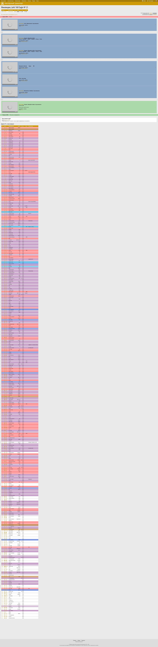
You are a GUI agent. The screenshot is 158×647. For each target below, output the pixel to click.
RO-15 (5, 612)
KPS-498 (5, 536)
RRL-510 (5, 502)
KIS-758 (5, 432)
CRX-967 (5, 618)
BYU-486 (5, 375)
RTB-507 (5, 535)
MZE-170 (5, 545)
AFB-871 (5, 364)
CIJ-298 (5, 548)
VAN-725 (5, 198)
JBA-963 (5, 365)
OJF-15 (5, 141)
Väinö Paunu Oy (10, 11)
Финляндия (5, 11)
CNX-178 (5, 499)
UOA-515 (5, 260)
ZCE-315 (5, 344)
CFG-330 (5, 429)
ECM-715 (5, 319)
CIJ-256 (5, 547)
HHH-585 (5, 219)
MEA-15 (5, 154)
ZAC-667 (5, 318)
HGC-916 (5, 378)
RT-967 (5, 148)
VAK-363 (5, 204)
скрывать (150, 13)
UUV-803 (5, 256)
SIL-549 (5, 412)
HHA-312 (5, 223)
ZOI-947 (5, 473)
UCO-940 (5, 222)
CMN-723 (5, 595)
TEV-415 (5, 173)
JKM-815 (5, 582)
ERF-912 (5, 470)
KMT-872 (5, 559)
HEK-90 (5, 145)
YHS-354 (5, 445)
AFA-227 (5, 347)
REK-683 (5, 197)
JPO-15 (5, 430)
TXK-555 (5, 302)
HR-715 (5, 172)
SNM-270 (5, 573)
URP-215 (5, 266)
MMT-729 (6, 531)
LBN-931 (5, 226)
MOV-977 (5, 613)
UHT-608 (5, 220)
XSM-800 (5, 562)
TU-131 (5, 135)
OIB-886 (5, 293)
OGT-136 (5, 389)
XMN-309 (5, 510)
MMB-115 (5, 566)
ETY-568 (5, 433)
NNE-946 (5, 560)
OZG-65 (5, 163)
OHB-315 (5, 241)
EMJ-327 (5, 477)
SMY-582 (5, 464)
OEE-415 (5, 235)
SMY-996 (5, 427)
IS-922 (5, 179)
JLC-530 (5, 471)
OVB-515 (5, 528)
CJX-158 (5, 520)
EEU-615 (5, 334)
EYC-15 (5, 160)
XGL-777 (5, 390)
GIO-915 (5, 511)
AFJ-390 (5, 355)
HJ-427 (5, 132)
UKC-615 (5, 248)
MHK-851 (5, 313)
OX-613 (5, 166)
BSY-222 (5, 513)
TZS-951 (5, 572)
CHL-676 (5, 523)
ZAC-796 (5, 321)
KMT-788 (5, 452)
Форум (79, 640)
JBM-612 (5, 381)
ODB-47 (5, 147)
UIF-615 (5, 435)
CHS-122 (5, 401)
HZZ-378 (5, 457)
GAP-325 (5, 352)
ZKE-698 (5, 454)
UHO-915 (5, 232)
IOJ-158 (5, 541)
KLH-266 (5, 341)
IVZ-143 (5, 556)
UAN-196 (5, 201)
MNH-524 (5, 467)
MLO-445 (5, 460)
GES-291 (5, 440)
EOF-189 (5, 480)
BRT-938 (5, 495)
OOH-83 (5, 155)
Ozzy (22, 109)
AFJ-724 (5, 358)
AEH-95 (5, 186)
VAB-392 (5, 194)
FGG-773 (5, 371)
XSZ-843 (5, 557)
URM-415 (5, 269)
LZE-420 (5, 414)
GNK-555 (5, 593)
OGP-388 (5, 392)
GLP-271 (5, 578)
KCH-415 (5, 238)
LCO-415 (5, 245)
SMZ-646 (5, 507)
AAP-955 (5, 189)
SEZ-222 (5, 384)
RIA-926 (5, 406)
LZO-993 (5, 404)
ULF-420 (5, 455)
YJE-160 (5, 551)
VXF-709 (5, 446)
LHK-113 (5, 268)
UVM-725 (5, 308)
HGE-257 (5, 377)
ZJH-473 (5, 529)
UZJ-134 (5, 575)
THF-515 (5, 443)
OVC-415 (5, 576)
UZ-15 (5, 139)
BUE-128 (5, 579)
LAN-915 (5, 207)
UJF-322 (5, 516)
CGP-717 (5, 466)
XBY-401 (5, 505)
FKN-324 (5, 542)
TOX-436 (5, 237)
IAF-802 (5, 340)
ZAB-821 (5, 316)
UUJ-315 (5, 305)
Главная (74, 640)
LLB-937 (5, 339)
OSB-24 (5, 157)
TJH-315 (5, 212)
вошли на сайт (7, 120)
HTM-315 (6, 299)
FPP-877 (5, 606)
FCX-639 (5, 415)
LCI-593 (5, 408)
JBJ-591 (5, 383)
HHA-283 (5, 191)
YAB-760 (5, 349)
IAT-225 (5, 324)
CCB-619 (5, 393)
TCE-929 (5, 206)
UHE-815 (5, 234)
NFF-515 (5, 448)
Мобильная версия (79, 641)
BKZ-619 (5, 380)
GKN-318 (5, 544)
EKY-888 (5, 532)
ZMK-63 (5, 169)
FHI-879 (5, 386)
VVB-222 (5, 483)
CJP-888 (5, 479)
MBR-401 (5, 231)
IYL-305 (5, 439)
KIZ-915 (5, 309)
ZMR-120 (5, 564)
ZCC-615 (5, 274)
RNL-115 (5, 333)
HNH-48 (5, 151)
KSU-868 (5, 581)
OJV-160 (5, 259)
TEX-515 (5, 216)
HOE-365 (5, 257)
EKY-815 (5, 522)
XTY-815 (5, 533)
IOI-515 (5, 461)
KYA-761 (5, 437)
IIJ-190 (5, 417)
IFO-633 (5, 367)
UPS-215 (5, 277)
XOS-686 (5, 594)
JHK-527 (5, 489)
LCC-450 (5, 129)
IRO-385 (5, 554)
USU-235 (5, 294)
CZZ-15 (5, 476)
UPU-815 (5, 275)
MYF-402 (5, 436)
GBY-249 (5, 395)
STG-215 (5, 411)
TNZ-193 (5, 421)
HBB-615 (5, 200)
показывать (155, 14)
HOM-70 (5, 150)
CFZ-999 (5, 449)
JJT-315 (5, 482)
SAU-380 (5, 210)
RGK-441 (5, 405)
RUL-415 (5, 609)
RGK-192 (5, 291)
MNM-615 (6, 590)
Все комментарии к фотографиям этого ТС (9, 14)
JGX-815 (5, 491)
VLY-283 (5, 474)
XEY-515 (5, 497)
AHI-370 (5, 468)
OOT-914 (5, 336)
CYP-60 (5, 504)
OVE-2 (5, 164)
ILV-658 (5, 486)
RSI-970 (5, 442)
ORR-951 (5, 337)
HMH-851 (5, 247)
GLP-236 (5, 569)
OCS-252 (5, 217)
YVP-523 (5, 526)
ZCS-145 (5, 325)
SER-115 (5, 297)
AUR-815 (5, 285)
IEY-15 (5, 152)
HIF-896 (5, 396)
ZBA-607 (5, 284)
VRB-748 (5, 322)
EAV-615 (5, 310)
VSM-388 (5, 327)
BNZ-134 (5, 508)
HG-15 (5, 188)
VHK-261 (5, 130)
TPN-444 (5, 213)
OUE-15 (5, 158)
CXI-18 (5, 563)
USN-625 (5, 290)
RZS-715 (5, 597)
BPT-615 (5, 553)
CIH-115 (5, 420)
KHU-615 (5, 281)
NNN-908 (5, 616)
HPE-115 (5, 262)
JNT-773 (5, 591)
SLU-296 (5, 463)
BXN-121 (5, 598)
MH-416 (5, 133)
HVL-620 (5, 315)
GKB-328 (5, 550)
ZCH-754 (5, 331)
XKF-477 (5, 426)
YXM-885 (5, 610)
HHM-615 (5, 225)
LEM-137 (5, 127)
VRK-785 (5, 328)
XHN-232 (5, 278)
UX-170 (5, 181)
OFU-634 (5, 370)
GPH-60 (5, 170)
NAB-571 (5, 356)
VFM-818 (5, 368)
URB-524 (5, 272)
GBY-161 (5, 402)
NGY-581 (5, 374)
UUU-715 (5, 303)
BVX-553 (5, 600)
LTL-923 (5, 604)
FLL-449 (5, 501)
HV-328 (5, 142)
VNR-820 (5, 288)
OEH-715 (5, 182)
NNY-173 (5, 615)
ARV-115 (5, 185)
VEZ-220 (5, 538)
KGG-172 (5, 387)
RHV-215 (5, 265)
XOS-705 (5, 587)
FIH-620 (5, 492)
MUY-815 (5, 603)
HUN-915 (5, 296)
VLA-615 (5, 251)
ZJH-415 (5, 525)
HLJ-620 (5, 244)
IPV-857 (5, 567)
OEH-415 (5, 228)
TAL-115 (5, 254)
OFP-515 (5, 282)
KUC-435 (5, 607)
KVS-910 (5, 584)
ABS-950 (5, 203)
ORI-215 (5, 372)
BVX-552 (5, 601)
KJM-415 (5, 300)
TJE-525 (5, 209)
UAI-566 (5, 418)
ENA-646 (5, 458)
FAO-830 (5, 353)
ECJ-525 (5, 312)
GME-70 (5, 175)
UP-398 (5, 138)
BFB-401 (5, 359)
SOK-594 (5, 498)
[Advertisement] (79, 629)
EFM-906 (5, 350)
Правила (83, 640)
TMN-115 (6, 250)
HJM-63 (5, 136)
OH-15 (5, 144)
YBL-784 (5, 398)
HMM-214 (6, 253)
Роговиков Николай (24, 41)
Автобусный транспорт (14, 3)
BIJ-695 (5, 343)
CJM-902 (5, 485)
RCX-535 (5, 229)
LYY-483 (5, 514)
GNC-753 (5, 585)
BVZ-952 (5, 519)
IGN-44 (5, 183)
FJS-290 (5, 539)
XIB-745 (5, 423)
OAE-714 (5, 167)
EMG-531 (5, 399)
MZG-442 (5, 588)
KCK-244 (5, 240)
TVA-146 (5, 279)
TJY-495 (5, 488)
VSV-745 (5, 330)
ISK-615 (5, 570)
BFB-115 (5, 361)
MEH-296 (5, 263)
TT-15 (5, 178)
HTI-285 (5, 517)
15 (2, 127)
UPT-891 (5, 192)
